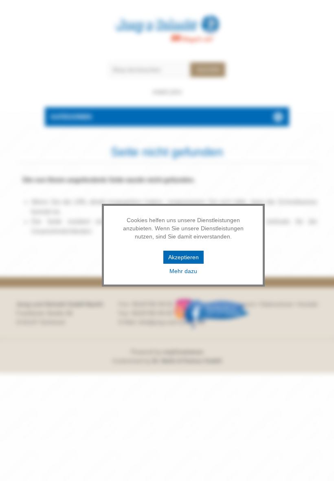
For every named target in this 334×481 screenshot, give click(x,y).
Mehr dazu (183, 271)
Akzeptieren (183, 257)
